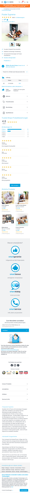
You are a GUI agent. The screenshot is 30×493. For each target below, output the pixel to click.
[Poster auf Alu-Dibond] (22, 197)
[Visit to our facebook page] (11, 365)
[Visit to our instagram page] (15, 365)
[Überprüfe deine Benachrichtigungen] (25, 2)
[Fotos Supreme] (8, 197)
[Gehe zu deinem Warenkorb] (27, 2)
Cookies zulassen (24, 490)
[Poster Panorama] (22, 219)
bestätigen (5, 330)
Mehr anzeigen (14, 185)
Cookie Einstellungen (7, 490)
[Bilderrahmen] (8, 219)
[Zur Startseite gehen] (8, 2)
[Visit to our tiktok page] (18, 365)
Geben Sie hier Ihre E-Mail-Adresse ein (11, 325)
